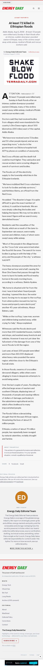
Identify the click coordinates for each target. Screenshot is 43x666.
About (4, 610)
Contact (5, 625)
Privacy (24, 655)
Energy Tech (6, 585)
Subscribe (7, 2)
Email (22, 464)
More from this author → (21, 548)
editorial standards (6, 482)
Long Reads (6, 596)
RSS (14, 645)
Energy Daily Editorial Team (16, 52)
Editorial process (34, 52)
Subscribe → (10, 641)
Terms (31, 655)
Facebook (15, 464)
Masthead (5, 613)
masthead (19, 482)
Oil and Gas (6, 589)
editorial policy (21, 544)
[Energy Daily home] (13, 8)
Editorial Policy (7, 617)
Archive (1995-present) (10, 600)
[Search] (33, 8)
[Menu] (39, 8)
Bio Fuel (5, 593)
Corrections (6, 621)
